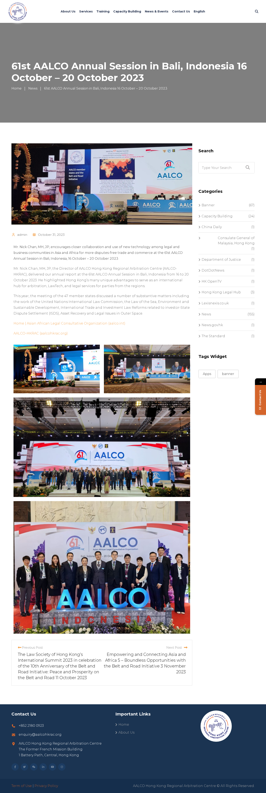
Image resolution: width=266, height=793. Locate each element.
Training (103, 11)
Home (123, 725)
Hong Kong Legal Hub (221, 292)
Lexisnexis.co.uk (215, 303)
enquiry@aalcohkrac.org (40, 734)
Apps (207, 374)
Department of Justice (221, 260)
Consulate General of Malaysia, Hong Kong (236, 240)
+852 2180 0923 (31, 726)
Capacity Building (127, 11)
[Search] (257, 11)
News (206, 314)
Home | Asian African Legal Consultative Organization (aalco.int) (69, 323)
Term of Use (21, 786)
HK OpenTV (212, 281)
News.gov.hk (212, 325)
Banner (208, 205)
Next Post (174, 647)
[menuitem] (199, 11)
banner (228, 374)
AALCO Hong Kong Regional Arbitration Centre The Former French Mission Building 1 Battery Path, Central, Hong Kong (60, 749)
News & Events (156, 11)
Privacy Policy (46, 786)
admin (22, 235)
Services (86, 11)
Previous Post (32, 647)
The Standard (213, 336)
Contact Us (181, 11)
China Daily (212, 227)
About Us (68, 11)
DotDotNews (213, 270)
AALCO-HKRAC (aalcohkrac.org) (41, 333)
